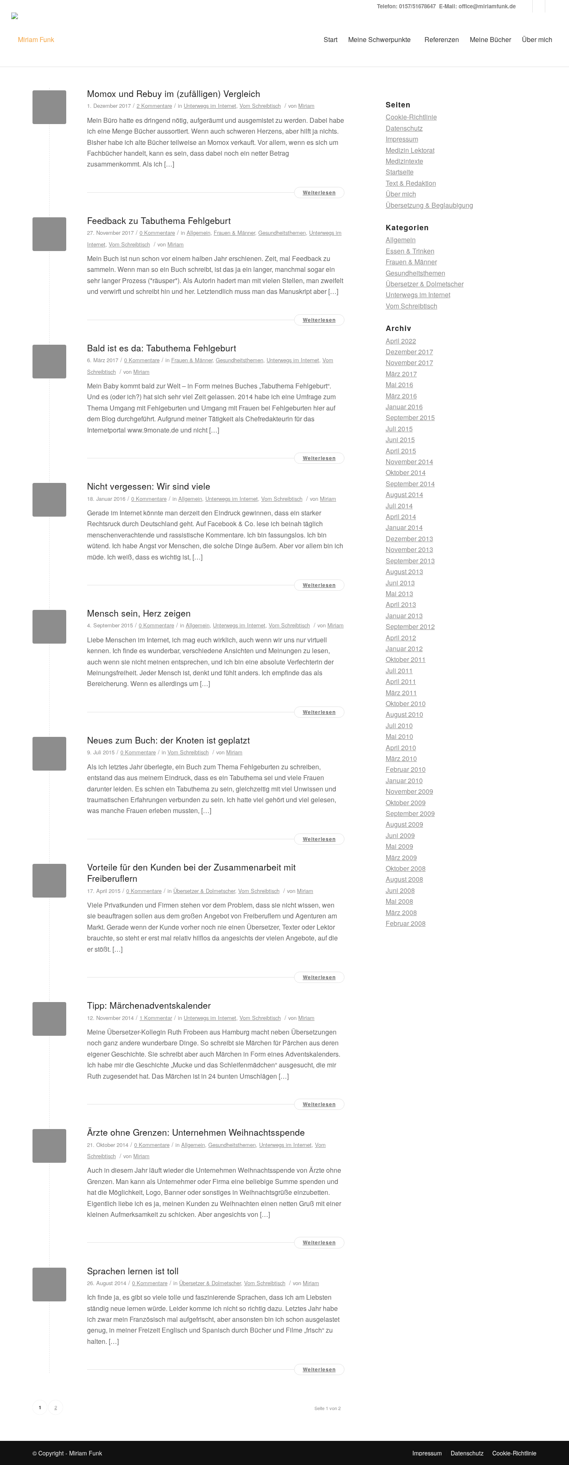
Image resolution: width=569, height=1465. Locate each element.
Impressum (402, 139)
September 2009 (410, 813)
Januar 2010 (404, 780)
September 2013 (410, 560)
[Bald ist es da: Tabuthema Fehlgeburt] (49, 361)
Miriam (306, 105)
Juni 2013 (400, 582)
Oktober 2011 (406, 659)
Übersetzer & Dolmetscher (204, 891)
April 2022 (401, 341)
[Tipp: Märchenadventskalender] (49, 1019)
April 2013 (401, 604)
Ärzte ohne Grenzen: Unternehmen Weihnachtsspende (196, 1132)
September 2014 (410, 483)
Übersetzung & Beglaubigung (429, 205)
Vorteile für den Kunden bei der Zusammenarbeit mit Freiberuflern (191, 872)
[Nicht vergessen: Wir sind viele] (49, 500)
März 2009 (401, 857)
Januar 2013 (404, 615)
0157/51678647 (417, 6)
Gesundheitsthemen (282, 232)
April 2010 (401, 747)
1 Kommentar (156, 1018)
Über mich (401, 194)
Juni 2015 (400, 439)
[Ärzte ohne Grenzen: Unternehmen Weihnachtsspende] (49, 1146)
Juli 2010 (399, 725)
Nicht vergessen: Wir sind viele (148, 486)
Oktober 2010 (406, 703)
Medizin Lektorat (410, 150)
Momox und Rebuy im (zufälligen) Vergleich (173, 93)
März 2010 (401, 758)
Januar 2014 (404, 527)
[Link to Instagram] (539, 6)
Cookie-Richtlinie (411, 117)
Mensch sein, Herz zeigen (139, 613)
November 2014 (409, 461)
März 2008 (401, 912)
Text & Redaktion (411, 183)
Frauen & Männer (234, 232)
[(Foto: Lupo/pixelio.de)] (49, 107)
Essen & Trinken (410, 251)
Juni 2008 (400, 890)
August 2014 (404, 494)
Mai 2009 (399, 846)
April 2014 (401, 516)
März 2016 (401, 395)
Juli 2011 (399, 670)
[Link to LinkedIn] (526, 6)
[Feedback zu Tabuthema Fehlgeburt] (49, 234)
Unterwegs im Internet (210, 105)
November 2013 (409, 549)
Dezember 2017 (409, 351)
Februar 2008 (406, 923)
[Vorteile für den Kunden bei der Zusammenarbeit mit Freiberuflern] (49, 881)
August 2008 (404, 879)
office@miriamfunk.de (487, 6)
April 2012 (401, 637)
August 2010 (404, 714)
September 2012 (410, 626)
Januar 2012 (404, 648)
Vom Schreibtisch (260, 105)
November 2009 (409, 791)
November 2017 (409, 362)
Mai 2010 (399, 736)
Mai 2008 (399, 901)
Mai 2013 (399, 593)
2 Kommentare (154, 105)
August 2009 (404, 824)
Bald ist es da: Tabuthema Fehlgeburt (161, 347)
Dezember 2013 (409, 538)
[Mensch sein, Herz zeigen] (49, 627)
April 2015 (401, 450)
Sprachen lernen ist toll (133, 1270)
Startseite (400, 172)
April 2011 (401, 681)
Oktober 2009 (406, 802)
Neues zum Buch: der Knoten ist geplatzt (168, 740)
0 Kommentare (157, 232)
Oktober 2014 (406, 472)
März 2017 (401, 373)
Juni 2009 (400, 835)
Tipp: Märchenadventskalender (149, 1005)
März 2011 (401, 692)
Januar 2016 (404, 406)
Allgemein (198, 232)
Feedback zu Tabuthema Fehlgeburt (159, 220)
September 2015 (410, 417)
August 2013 (404, 571)
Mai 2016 (399, 384)
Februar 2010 (406, 769)
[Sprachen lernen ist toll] (49, 1284)
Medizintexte (404, 161)
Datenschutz (404, 128)
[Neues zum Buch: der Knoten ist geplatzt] (49, 754)
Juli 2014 (399, 505)
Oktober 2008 (406, 868)
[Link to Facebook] (551, 6)
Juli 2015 (399, 428)
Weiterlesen (319, 192)
